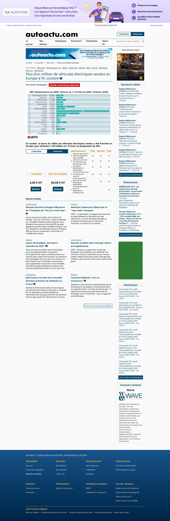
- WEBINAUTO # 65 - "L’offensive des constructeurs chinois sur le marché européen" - (130, 110)
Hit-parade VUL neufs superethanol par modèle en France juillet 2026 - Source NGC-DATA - (130, 294)
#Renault (41, 68)
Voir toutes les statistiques (130, 377)
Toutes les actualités (34, 469)
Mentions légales (32, 512)
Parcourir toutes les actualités (98, 306)
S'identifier (124, 34)
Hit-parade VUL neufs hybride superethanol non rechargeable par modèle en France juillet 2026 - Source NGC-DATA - (130, 320)
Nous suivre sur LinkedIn (127, 500)
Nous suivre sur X (123, 496)
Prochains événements (126, 465)
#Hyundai (73, 68)
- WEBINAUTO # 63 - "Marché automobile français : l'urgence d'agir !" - (130, 141)
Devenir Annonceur (64, 488)
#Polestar (103, 68)
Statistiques (60, 41)
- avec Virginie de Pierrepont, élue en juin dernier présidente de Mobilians (130, 197)
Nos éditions (43, 42)
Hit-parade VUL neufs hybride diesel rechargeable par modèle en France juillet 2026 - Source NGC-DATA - (130, 367)
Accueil (29, 63)
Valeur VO (105, 42)
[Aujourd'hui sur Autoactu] (69, 34)
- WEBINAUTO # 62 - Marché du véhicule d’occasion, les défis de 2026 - (130, 153)
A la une (29, 465)
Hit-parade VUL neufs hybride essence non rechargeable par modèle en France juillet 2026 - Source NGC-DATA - (130, 351)
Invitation (90, 474)
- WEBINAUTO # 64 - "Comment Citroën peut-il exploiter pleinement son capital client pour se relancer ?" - (130, 126)
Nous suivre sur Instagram (127, 492)
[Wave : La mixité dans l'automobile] (130, 396)
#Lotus (95, 68)
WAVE (88, 488)
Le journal (29, 42)
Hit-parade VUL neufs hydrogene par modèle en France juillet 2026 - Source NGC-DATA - (130, 306)
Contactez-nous (33, 488)
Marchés (50, 63)
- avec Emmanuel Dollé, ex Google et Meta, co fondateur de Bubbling (130, 220)
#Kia (88, 68)
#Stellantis (39, 70)
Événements (91, 41)
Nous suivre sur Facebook (127, 488)
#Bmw (65, 68)
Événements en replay (125, 469)
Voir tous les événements (131, 174)
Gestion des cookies (121, 512)
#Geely (82, 68)
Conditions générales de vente (81, 512)
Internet (74, 204)
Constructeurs (31, 204)
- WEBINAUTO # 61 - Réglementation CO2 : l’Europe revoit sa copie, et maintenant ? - (130, 166)
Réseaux (74, 275)
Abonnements (92, 465)
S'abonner (137, 34)
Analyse (29, 240)
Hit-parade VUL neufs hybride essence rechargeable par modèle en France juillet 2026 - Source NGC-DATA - (130, 335)
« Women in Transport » (96, 492)
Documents (76, 41)
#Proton (29, 70)
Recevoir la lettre (33, 474)
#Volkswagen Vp (53, 68)
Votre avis (30, 492)
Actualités (39, 63)
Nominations (31, 275)
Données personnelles (103, 512)
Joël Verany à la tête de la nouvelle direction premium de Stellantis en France (44, 280)
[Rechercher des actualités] (143, 41)
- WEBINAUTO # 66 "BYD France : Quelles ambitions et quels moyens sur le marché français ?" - (130, 95)
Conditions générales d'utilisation (54, 512)
